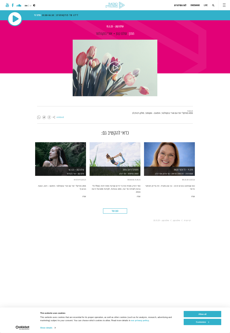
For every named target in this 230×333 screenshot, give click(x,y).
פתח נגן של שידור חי (14, 18)
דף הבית (187, 220)
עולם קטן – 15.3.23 (115, 26)
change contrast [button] (34, 5)
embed (60, 117)
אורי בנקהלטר (104, 34)
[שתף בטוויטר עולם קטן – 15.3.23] (44, 117)
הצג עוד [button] (115, 211)
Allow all (202, 314)
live (206, 5)
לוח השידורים (180, 5)
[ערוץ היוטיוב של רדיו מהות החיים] (7, 5)
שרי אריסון (166, 174)
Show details (46, 328)
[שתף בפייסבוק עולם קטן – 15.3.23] (49, 117)
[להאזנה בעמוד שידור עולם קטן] (115, 68)
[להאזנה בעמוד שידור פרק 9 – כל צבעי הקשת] (169, 154)
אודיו (193, 196)
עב (30, 6)
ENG (26, 6)
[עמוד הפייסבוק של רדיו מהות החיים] (13, 5)
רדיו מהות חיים (115, 5)
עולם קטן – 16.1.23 (76, 170)
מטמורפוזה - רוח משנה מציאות (182, 174)
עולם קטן (121, 34)
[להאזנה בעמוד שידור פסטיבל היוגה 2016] (115, 154)
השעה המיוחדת (133, 174)
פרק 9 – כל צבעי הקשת (183, 170)
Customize (201, 322)
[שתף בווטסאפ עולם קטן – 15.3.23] (39, 117)
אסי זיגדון (122, 174)
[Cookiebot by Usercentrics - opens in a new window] (22, 328)
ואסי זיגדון (158, 174)
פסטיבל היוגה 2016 (131, 170)
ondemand (195, 5)
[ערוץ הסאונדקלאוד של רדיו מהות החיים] (18, 6)
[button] (224, 5)
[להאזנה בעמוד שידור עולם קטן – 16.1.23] (60, 154)
